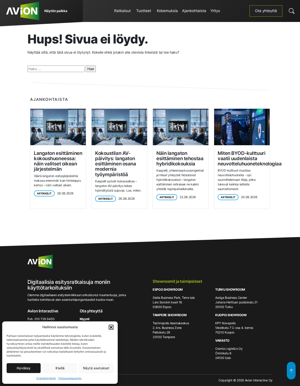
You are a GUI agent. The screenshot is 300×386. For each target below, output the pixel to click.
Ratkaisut (122, 11)
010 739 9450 (44, 319)
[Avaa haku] (291, 11)
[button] (111, 327)
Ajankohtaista (194, 11)
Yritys (215, 11)
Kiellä (60, 368)
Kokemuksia (167, 11)
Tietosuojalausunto (69, 378)
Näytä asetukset (96, 368)
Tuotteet (143, 11)
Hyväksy (24, 368)
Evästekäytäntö (46, 378)
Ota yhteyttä (266, 11)
